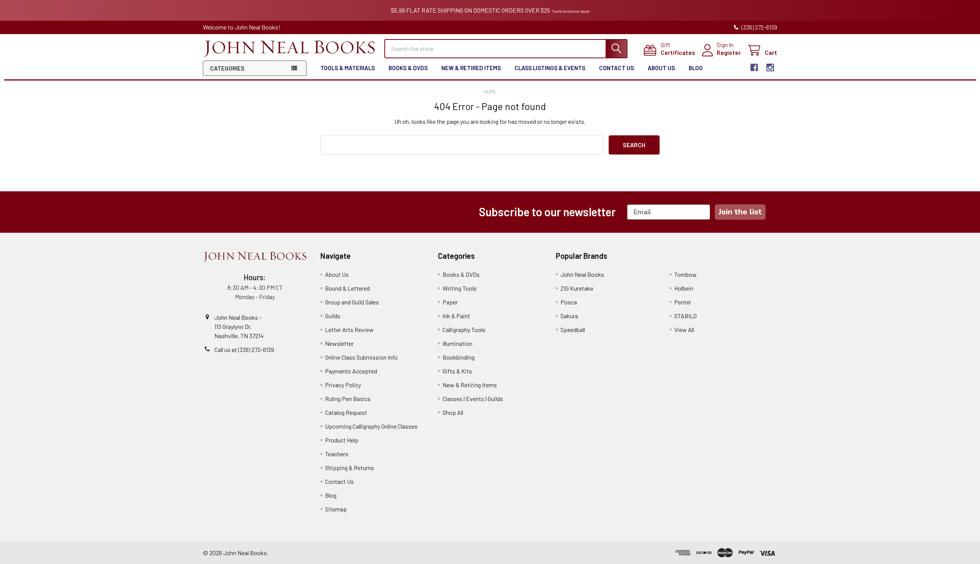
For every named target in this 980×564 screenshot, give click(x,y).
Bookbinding (459, 357)
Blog (696, 67)
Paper (450, 302)
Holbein (683, 288)
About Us (661, 67)
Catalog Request (346, 412)
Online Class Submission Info (361, 357)
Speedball (572, 329)
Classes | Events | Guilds (473, 398)
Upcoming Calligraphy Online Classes (371, 426)
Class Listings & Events (549, 67)
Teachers (336, 453)
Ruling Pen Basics (348, 398)
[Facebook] (754, 67)
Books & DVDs (408, 67)
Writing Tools (460, 288)
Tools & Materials (347, 67)
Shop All (453, 412)
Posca (568, 302)
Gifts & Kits (457, 371)
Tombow (685, 274)
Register (729, 52)
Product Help (341, 440)
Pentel (682, 302)
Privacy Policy (343, 384)
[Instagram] (770, 67)
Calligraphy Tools (464, 329)
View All (684, 329)
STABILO (685, 315)
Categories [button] (227, 68)
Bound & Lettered (347, 288)
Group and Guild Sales (352, 302)
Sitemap (336, 509)
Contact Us (616, 67)
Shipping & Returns (349, 467)
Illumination (457, 343)
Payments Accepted (351, 371)
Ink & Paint (456, 315)
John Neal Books (582, 274)
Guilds (332, 315)
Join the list (740, 212)
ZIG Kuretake (576, 288)
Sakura (569, 315)
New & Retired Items (471, 67)
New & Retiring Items (470, 384)
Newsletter (339, 343)
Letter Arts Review (349, 329)
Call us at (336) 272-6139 (244, 349)
